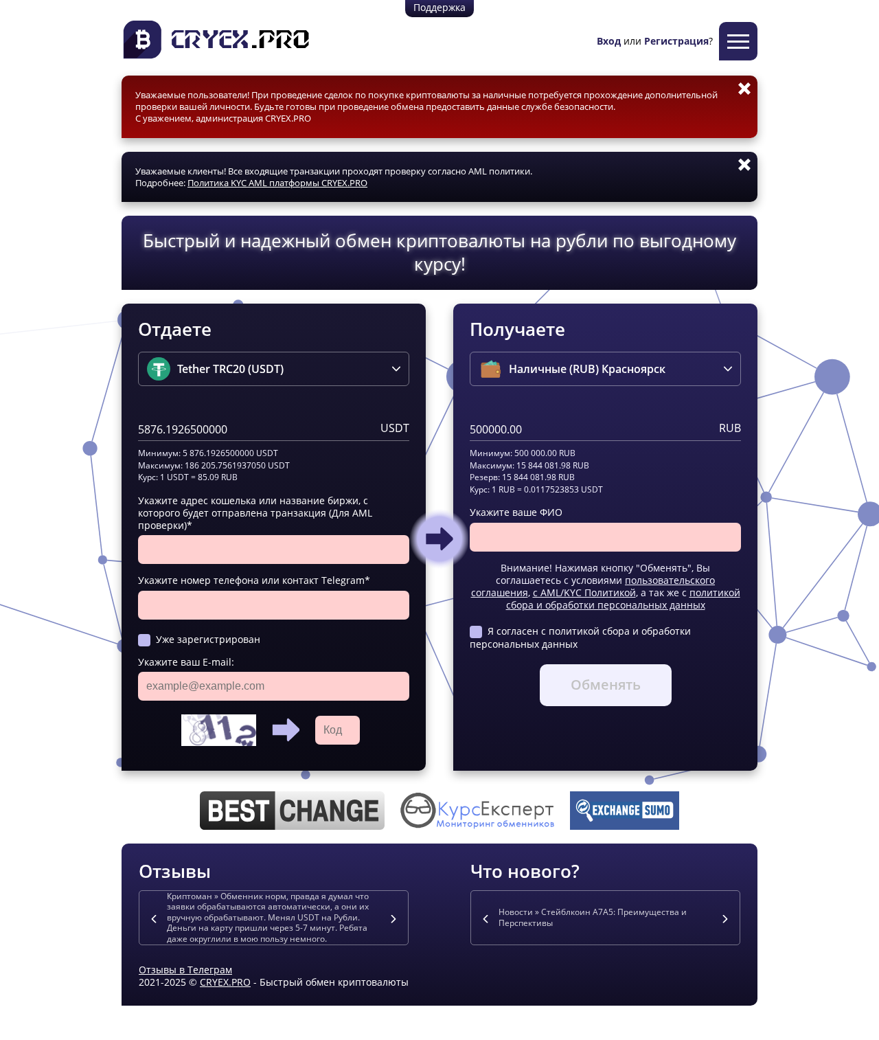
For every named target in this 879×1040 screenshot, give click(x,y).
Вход (609, 40)
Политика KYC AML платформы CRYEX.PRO (277, 183)
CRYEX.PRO (225, 981)
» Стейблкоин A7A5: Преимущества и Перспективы (593, 917)
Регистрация (676, 40)
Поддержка (439, 7)
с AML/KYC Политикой (584, 592)
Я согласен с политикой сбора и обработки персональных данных (580, 637)
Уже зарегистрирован (208, 639)
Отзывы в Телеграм (185, 969)
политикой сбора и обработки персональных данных (623, 598)
